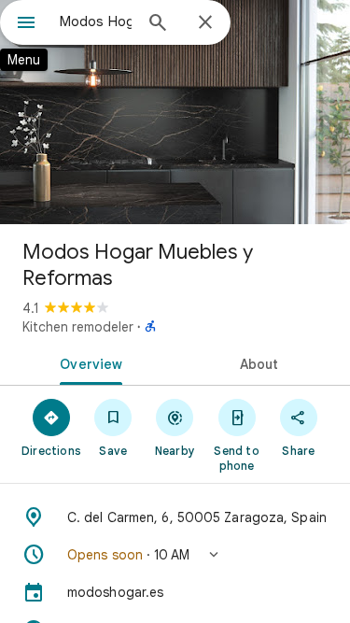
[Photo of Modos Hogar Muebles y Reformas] (175, 112)
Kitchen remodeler (77, 327)
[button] (175, 554)
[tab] (88, 362)
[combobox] (96, 21)
